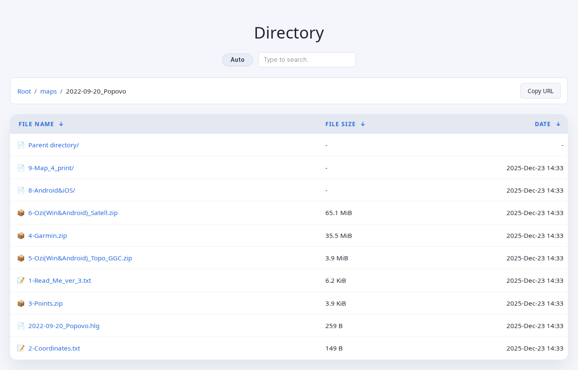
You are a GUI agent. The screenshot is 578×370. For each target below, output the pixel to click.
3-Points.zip (45, 303)
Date (543, 124)
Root (24, 91)
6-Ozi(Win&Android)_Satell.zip (73, 212)
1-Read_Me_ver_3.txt (59, 280)
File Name (36, 124)
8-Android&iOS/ (51, 190)
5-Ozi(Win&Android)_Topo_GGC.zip (80, 258)
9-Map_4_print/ (51, 167)
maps (48, 91)
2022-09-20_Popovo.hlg (63, 325)
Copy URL (540, 91)
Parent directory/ (53, 145)
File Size (340, 124)
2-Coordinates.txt (54, 348)
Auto (238, 60)
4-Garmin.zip (47, 235)
